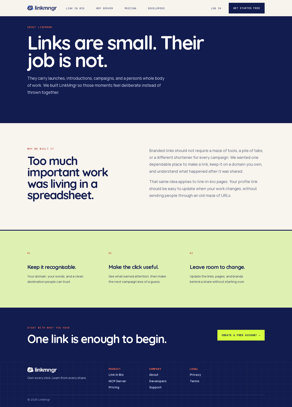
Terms (194, 381)
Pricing (130, 8)
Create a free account (241, 335)
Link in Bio (75, 8)
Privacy (195, 375)
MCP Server (104, 8)
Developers (156, 8)
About (153, 375)
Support (155, 387)
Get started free (246, 8)
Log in (216, 8)
